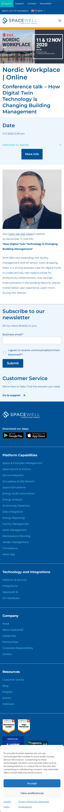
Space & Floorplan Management (22, 463)
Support (19, 3)
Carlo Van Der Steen (20, 234)
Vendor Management (15, 542)
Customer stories (13, 679)
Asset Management (14, 530)
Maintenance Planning (16, 536)
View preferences (32, 793)
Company (10, 616)
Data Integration (12, 511)
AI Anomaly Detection (16, 505)
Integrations (10, 586)
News (5, 623)
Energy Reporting (13, 517)
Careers (7, 654)
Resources (11, 672)
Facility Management (15, 523)
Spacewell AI (10, 592)
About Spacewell (12, 629)
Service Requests (13, 475)
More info (32, 154)
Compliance (9, 548)
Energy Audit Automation (18, 493)
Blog (5, 685)
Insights (7, 691)
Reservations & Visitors (16, 469)
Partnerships (10, 642)
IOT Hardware (11, 598)
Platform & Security (14, 579)
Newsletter (46, 3)
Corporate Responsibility (17, 648)
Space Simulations (14, 487)
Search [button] (8, 3)
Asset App (8, 554)
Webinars (8, 704)
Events (6, 698)
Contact (32, 3)
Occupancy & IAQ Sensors (18, 481)
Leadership (9, 635)
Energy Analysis (12, 499)
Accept (32, 783)
